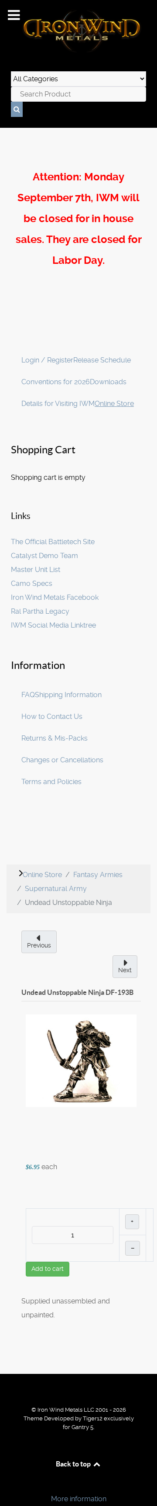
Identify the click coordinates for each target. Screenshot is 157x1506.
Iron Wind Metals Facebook (55, 597)
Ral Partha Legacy (40, 611)
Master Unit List (35, 569)
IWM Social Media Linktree (53, 625)
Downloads (108, 382)
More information (78, 1499)
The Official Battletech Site (53, 542)
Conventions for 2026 (55, 382)
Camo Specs (31, 583)
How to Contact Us (51, 716)
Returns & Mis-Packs (54, 738)
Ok (9, 1484)
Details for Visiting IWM (58, 403)
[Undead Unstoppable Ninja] (81, 1060)
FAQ (28, 695)
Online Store (114, 403)
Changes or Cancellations (62, 760)
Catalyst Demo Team (44, 556)
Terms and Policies (51, 782)
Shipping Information (68, 695)
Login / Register (47, 360)
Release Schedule (102, 360)
